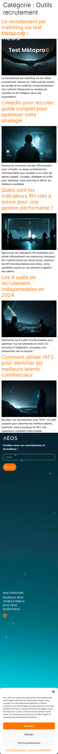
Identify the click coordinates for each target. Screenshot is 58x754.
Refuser (29, 734)
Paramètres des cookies (16, 750)
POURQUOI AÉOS (13, 597)
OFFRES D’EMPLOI (14, 601)
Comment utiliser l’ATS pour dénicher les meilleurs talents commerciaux (28, 366)
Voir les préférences (29, 742)
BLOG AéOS (10, 605)
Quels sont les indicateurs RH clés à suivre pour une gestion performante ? (27, 199)
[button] (53, 691)
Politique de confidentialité (39, 750)
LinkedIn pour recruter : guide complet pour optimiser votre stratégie (29, 111)
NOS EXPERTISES (13, 592)
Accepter (29, 725)
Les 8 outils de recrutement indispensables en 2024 (23, 286)
